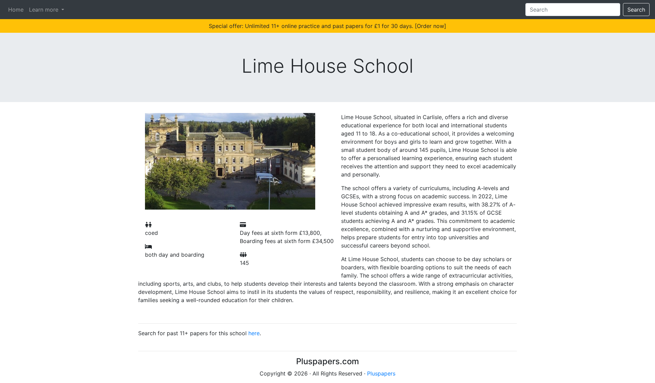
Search (636, 9)
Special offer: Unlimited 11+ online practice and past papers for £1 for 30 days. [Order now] (327, 26)
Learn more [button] (44, 9)
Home (16, 9)
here (254, 333)
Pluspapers (381, 373)
